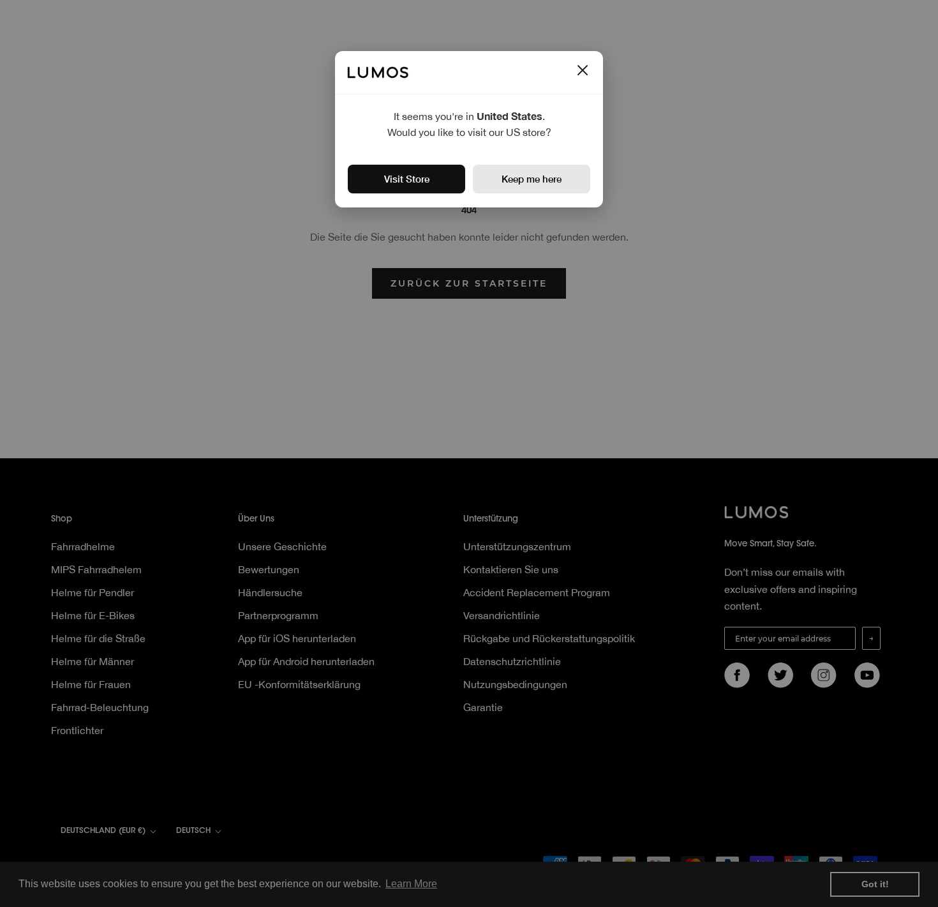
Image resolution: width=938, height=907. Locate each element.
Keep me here (532, 178)
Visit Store (406, 178)
